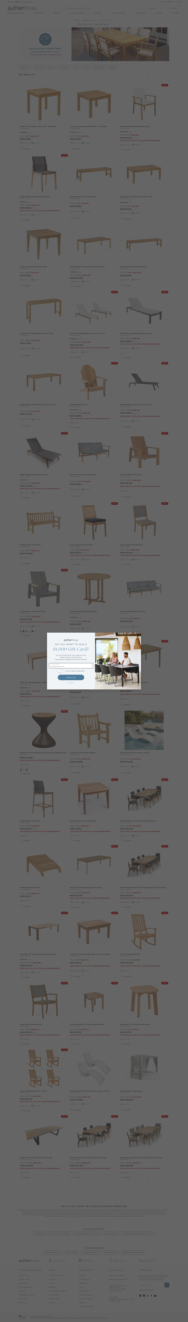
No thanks (71, 682)
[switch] (61, 671)
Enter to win (71, 677)
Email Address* (55, 664)
